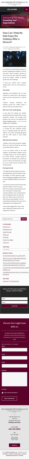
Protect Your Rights (8, 240)
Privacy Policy (17, 453)
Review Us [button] (14, 445)
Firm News (17, 49)
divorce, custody (12, 177)
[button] (26, 9)
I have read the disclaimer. (11, 392)
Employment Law (7, 229)
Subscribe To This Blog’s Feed (11, 281)
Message (4, 370)
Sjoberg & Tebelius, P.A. (16, 47)
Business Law (6, 227)
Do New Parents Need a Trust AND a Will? (14, 255)
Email (3, 362)
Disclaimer (4, 389)
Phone (3, 354)
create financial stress (9, 121)
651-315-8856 (12, 9)
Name (3, 346)
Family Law (10, 49)
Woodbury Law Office (14, 422)
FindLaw (21, 455)
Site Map (11, 453)
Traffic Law (6, 242)
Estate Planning (7, 232)
